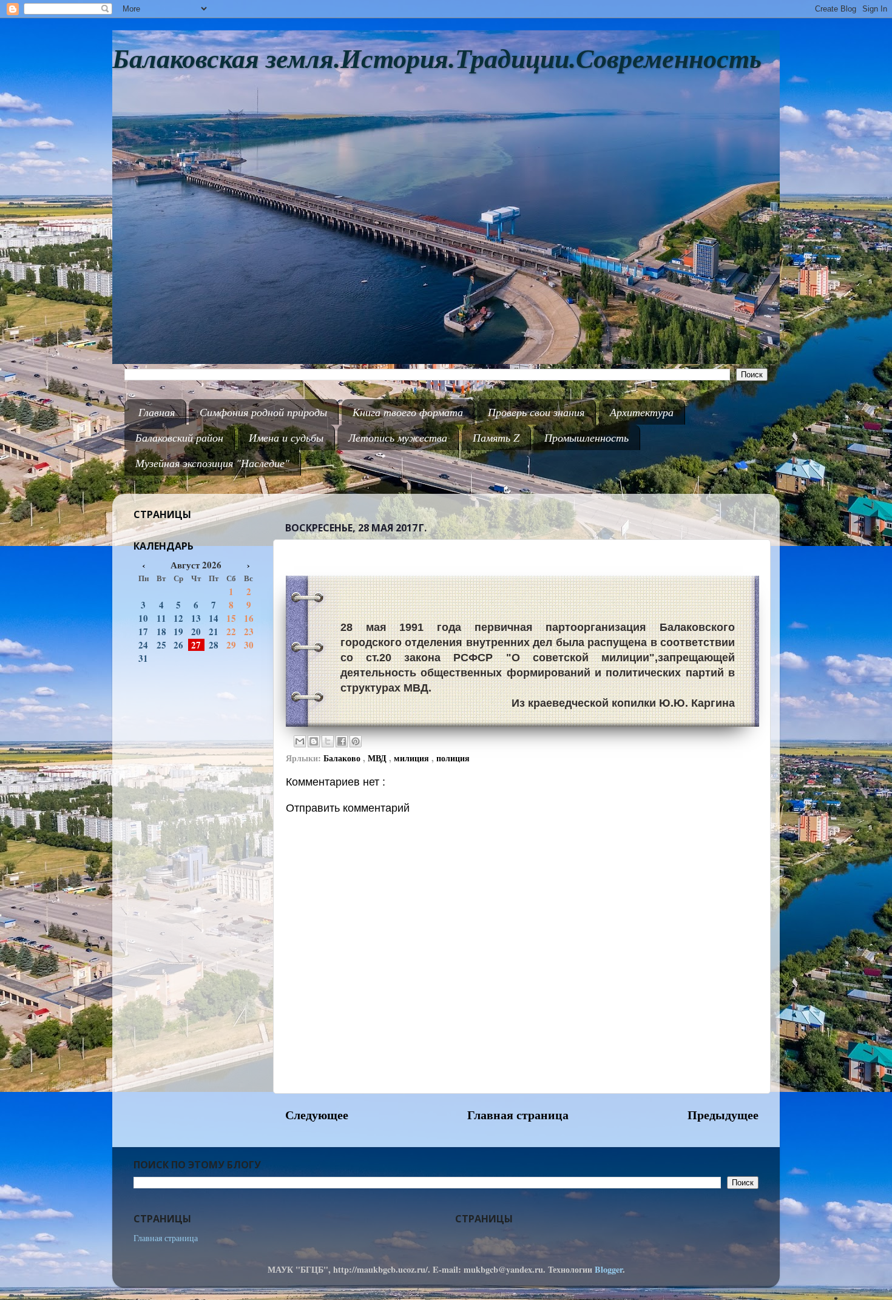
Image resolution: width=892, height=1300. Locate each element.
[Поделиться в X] (328, 741)
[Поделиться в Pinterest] (356, 741)
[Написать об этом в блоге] (314, 741)
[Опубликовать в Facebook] (342, 741)
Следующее (316, 1114)
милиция (412, 758)
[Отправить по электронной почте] (300, 741)
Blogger (609, 1269)
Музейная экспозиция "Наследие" (212, 463)
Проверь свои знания (536, 412)
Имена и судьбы (286, 437)
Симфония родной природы (263, 412)
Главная (156, 412)
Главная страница (518, 1114)
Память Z (496, 437)
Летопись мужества (397, 437)
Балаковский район (179, 437)
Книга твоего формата (408, 412)
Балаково (343, 758)
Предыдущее (723, 1114)
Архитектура (642, 412)
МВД (378, 758)
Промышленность (586, 437)
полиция (453, 758)
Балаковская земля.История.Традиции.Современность (437, 59)
